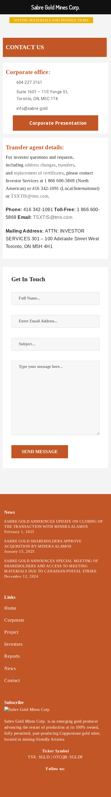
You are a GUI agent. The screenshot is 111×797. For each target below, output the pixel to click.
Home (10, 608)
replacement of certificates (39, 172)
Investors (13, 644)
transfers (66, 164)
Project (11, 632)
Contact (12, 680)
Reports (12, 656)
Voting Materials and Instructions (51, 20)
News (10, 668)
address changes (40, 164)
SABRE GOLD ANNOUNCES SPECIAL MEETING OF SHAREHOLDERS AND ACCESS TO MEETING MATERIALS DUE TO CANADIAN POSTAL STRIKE (51, 566)
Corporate (14, 620)
